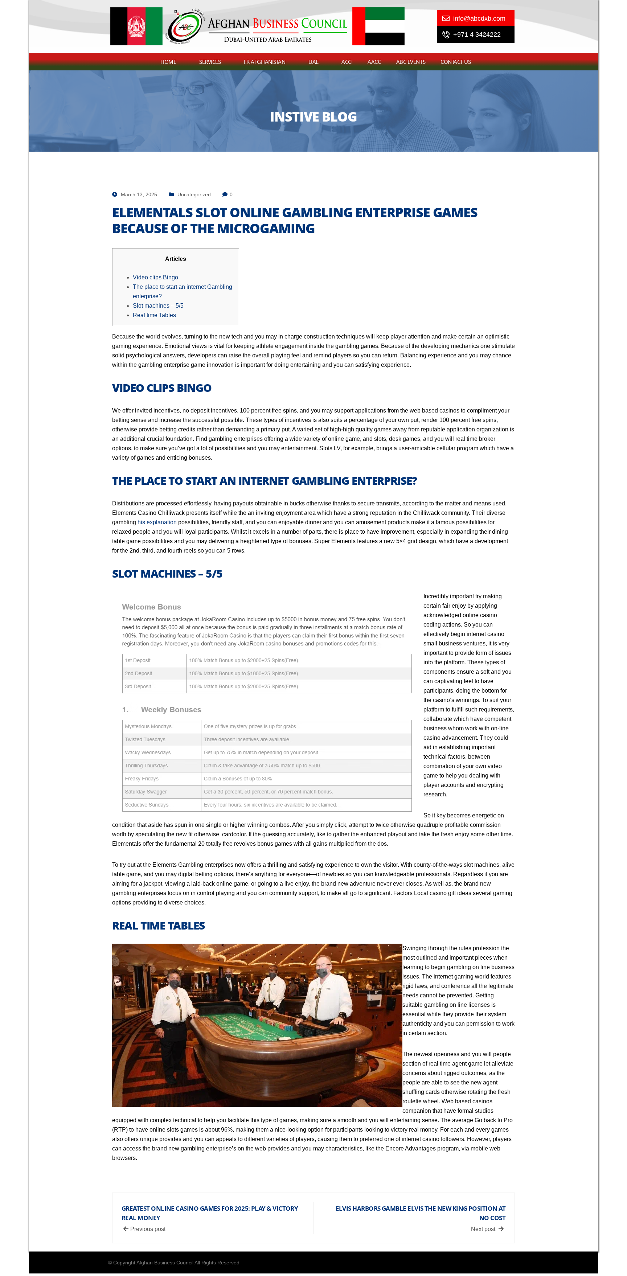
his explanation (157, 522)
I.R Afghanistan (264, 61)
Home (168, 61)
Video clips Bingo (155, 277)
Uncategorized (194, 194)
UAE (313, 61)
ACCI (346, 61)
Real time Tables (154, 315)
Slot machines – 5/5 (158, 306)
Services (210, 61)
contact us (455, 61)
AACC (374, 61)
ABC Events (411, 61)
